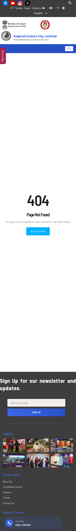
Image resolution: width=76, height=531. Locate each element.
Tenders (19, 8)
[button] (70, 3)
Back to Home (38, 231)
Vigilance (36, 8)
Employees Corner (12, 486)
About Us (7, 481)
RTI (11, 8)
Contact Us (8, 503)
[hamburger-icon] (69, 48)
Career (27, 8)
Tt (58, 8)
